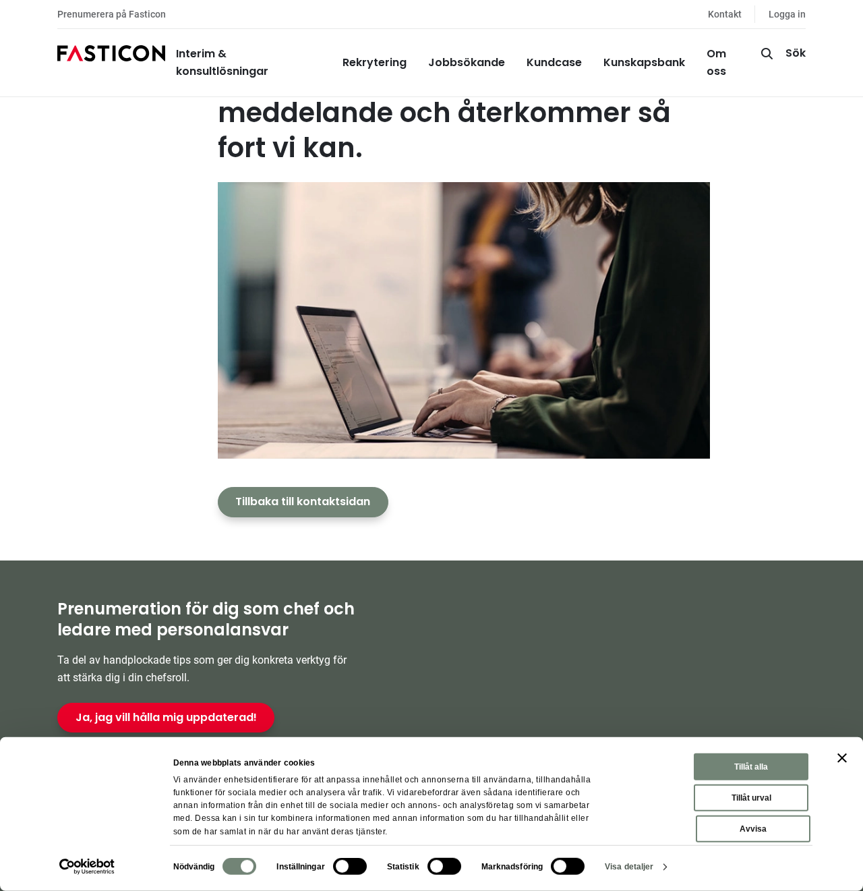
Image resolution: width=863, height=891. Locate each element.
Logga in (787, 14)
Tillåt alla (751, 767)
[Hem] (111, 62)
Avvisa (753, 829)
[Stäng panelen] (842, 758)
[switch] (350, 866)
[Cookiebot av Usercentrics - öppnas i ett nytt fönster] (87, 867)
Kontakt (725, 14)
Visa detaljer (629, 866)
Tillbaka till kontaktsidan (302, 501)
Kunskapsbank (644, 62)
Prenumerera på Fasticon (111, 14)
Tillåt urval (751, 798)
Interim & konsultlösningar (222, 62)
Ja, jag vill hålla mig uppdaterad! (166, 717)
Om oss (716, 62)
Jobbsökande (466, 62)
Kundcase (554, 62)
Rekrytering (375, 62)
